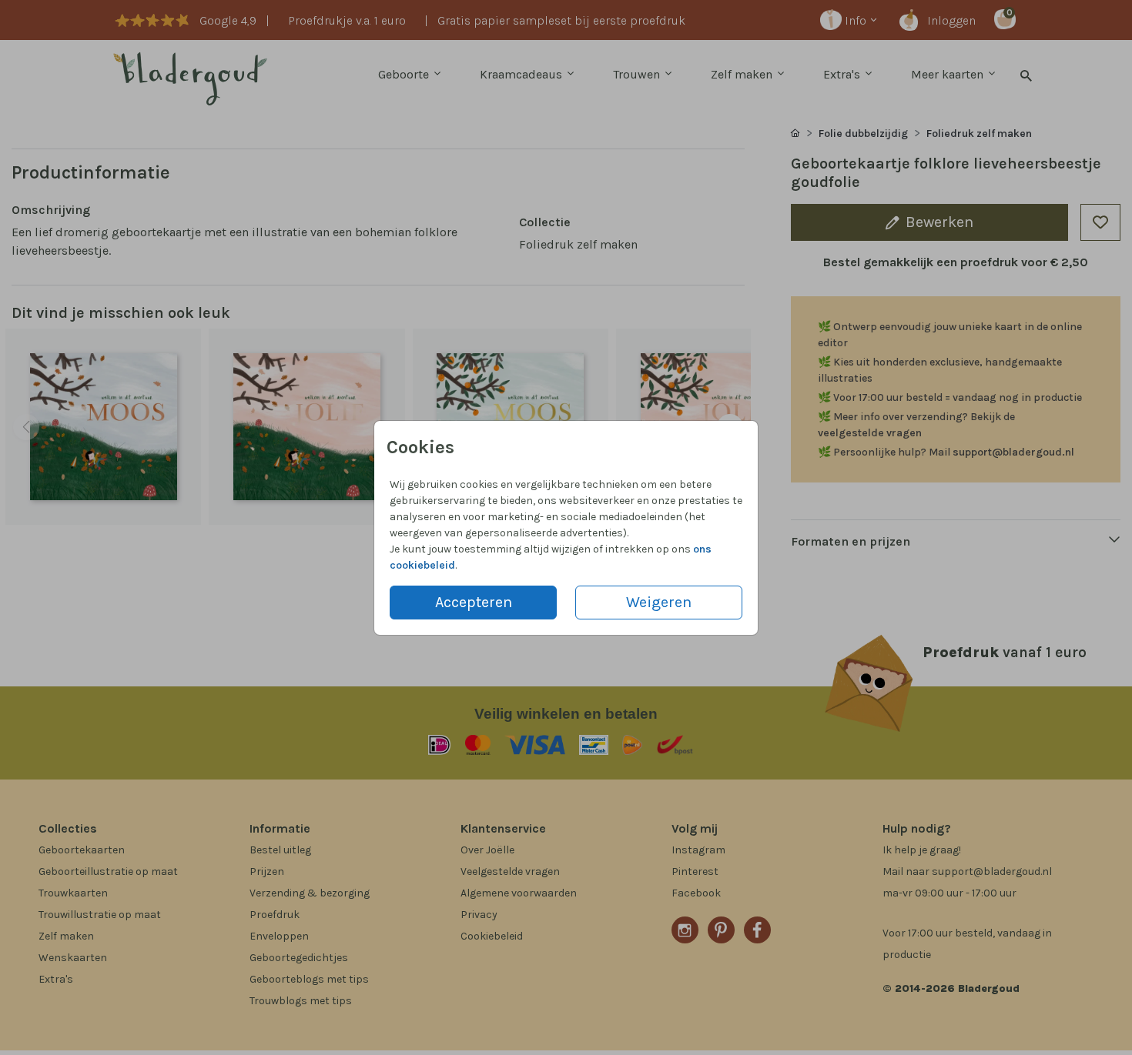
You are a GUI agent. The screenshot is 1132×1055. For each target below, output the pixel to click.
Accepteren (473, 602)
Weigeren (659, 602)
